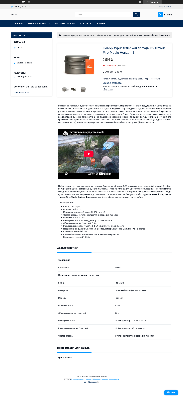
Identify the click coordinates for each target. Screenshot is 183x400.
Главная (18, 23)
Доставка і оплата (64, 23)
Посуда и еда (87, 35)
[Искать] (136, 14)
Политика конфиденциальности (106, 379)
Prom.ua (104, 377)
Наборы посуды (103, 35)
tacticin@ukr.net (22, 92)
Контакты (86, 23)
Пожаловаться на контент (81, 379)
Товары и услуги (37, 23)
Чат (173, 392)
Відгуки (101, 23)
